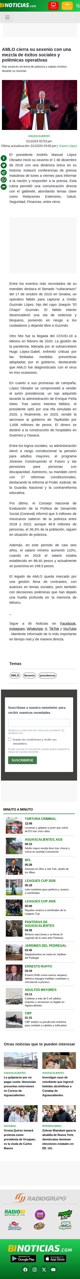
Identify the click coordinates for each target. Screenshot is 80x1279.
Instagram (17, 629)
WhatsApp (35, 629)
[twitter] (4, 165)
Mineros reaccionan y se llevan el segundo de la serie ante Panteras (44, 936)
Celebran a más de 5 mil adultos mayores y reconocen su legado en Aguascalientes (44, 1002)
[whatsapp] (4, 180)
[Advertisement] (40, 24)
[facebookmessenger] (4, 187)
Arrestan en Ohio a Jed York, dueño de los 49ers (47, 871)
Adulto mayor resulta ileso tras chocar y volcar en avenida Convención (47, 850)
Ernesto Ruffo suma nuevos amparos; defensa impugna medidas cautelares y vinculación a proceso (47, 979)
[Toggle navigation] (7, 17)
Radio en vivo (67, 8)
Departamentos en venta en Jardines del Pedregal (45, 956)
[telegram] (4, 172)
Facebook (68, 623)
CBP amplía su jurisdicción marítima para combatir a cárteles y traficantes (46, 1023)
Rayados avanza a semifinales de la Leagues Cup (45, 912)
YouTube (70, 629)
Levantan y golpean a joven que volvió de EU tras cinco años (46, 829)
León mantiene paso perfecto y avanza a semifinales (47, 891)
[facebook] (4, 158)
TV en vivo (53, 8)
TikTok (54, 629)
